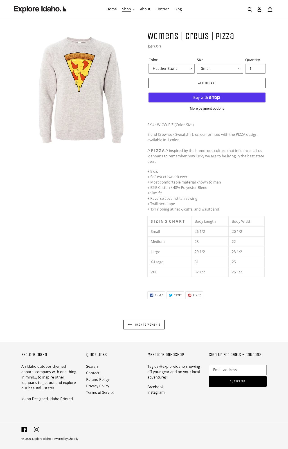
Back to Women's (147, 325)
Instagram (156, 392)
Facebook (155, 386)
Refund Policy (97, 379)
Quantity (252, 59)
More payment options (207, 108)
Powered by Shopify (65, 439)
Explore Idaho (41, 439)
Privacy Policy (97, 385)
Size (200, 59)
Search (92, 366)
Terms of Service (100, 392)
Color (153, 59)
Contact (92, 372)
